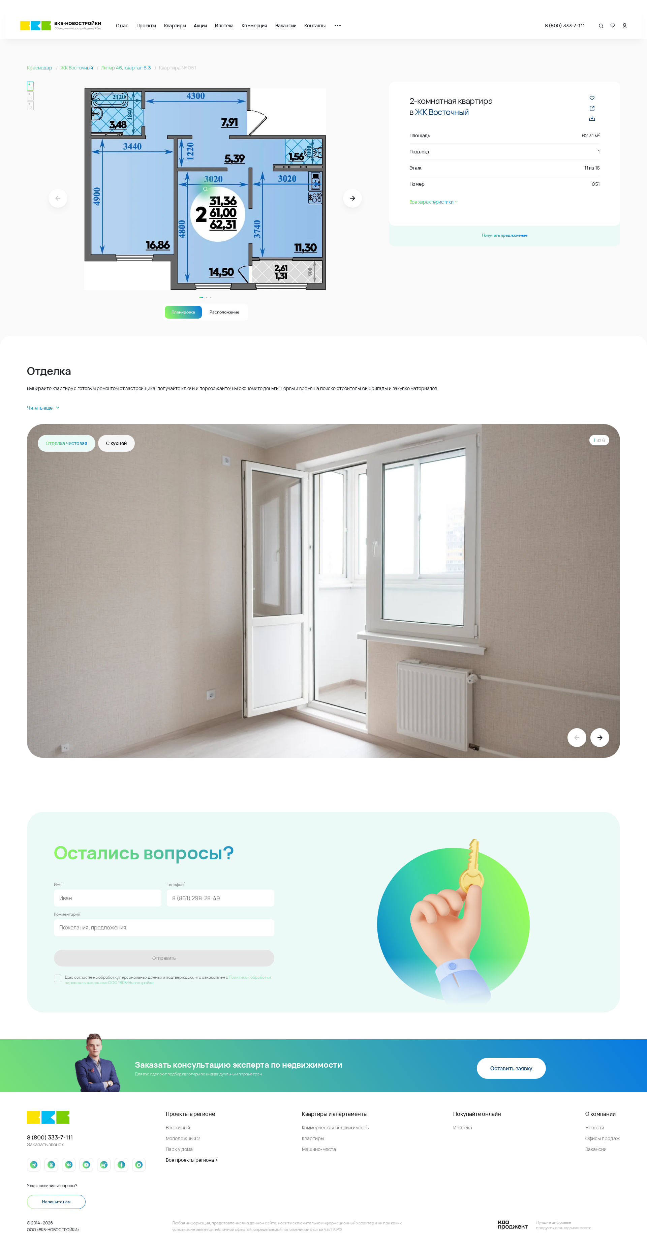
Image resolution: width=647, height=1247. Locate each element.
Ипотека (224, 25)
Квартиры (175, 25)
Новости (594, 1127)
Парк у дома (179, 1149)
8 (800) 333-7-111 (565, 25)
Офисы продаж (602, 1138)
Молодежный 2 (183, 1138)
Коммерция (254, 25)
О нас (122, 25)
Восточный (178, 1127)
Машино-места (319, 1149)
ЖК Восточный (77, 67)
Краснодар (40, 67)
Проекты (146, 25)
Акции (200, 25)
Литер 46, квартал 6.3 (126, 67)
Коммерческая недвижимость (335, 1127)
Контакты (315, 25)
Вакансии (286, 25)
